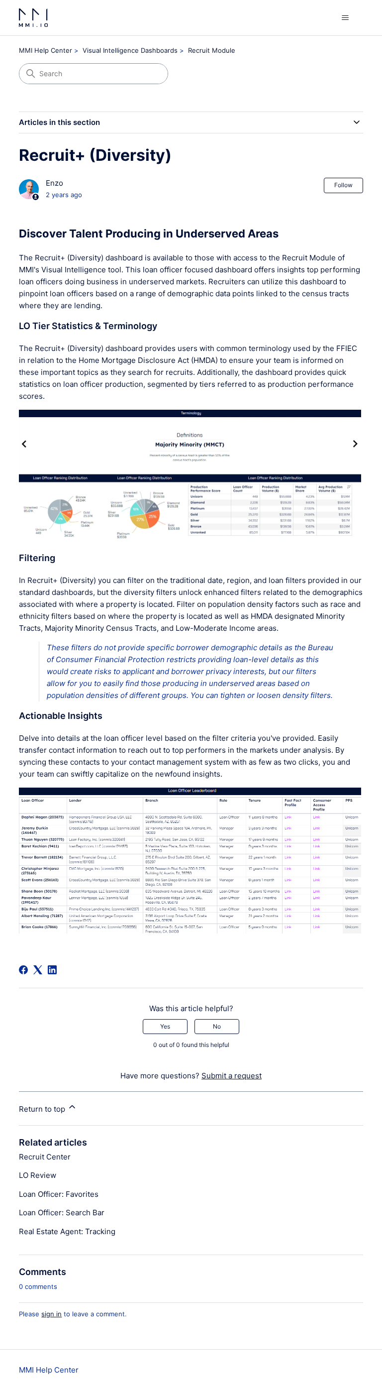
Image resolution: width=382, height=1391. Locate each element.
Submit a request (231, 1075)
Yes (165, 1026)
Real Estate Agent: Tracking (67, 1231)
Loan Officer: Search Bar (61, 1212)
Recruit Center (45, 1156)
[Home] (33, 17)
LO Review (37, 1175)
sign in (51, 1314)
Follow (343, 185)
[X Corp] (37, 969)
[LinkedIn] (52, 969)
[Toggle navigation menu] (345, 18)
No (217, 1026)
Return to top (43, 1109)
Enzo (54, 183)
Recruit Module (211, 50)
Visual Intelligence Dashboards (130, 50)
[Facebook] (23, 969)
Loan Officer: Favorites (58, 1194)
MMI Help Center (45, 50)
